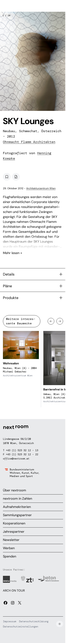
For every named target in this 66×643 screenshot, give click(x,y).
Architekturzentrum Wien (41, 188)
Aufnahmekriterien (17, 507)
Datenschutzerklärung (33, 621)
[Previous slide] (4, 61)
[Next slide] (61, 61)
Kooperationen (14, 523)
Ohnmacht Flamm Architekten (29, 142)
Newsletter (11, 540)
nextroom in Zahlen (17, 498)
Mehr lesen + (33, 243)
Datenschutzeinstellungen (20, 626)
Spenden (9, 556)
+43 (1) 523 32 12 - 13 (22, 450)
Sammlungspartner (17, 515)
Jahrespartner (13, 531)
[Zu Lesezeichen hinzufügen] (7, 177)
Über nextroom (14, 490)
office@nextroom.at (16, 458)
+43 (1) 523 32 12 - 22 (22, 454)
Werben (9, 548)
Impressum (9, 621)
